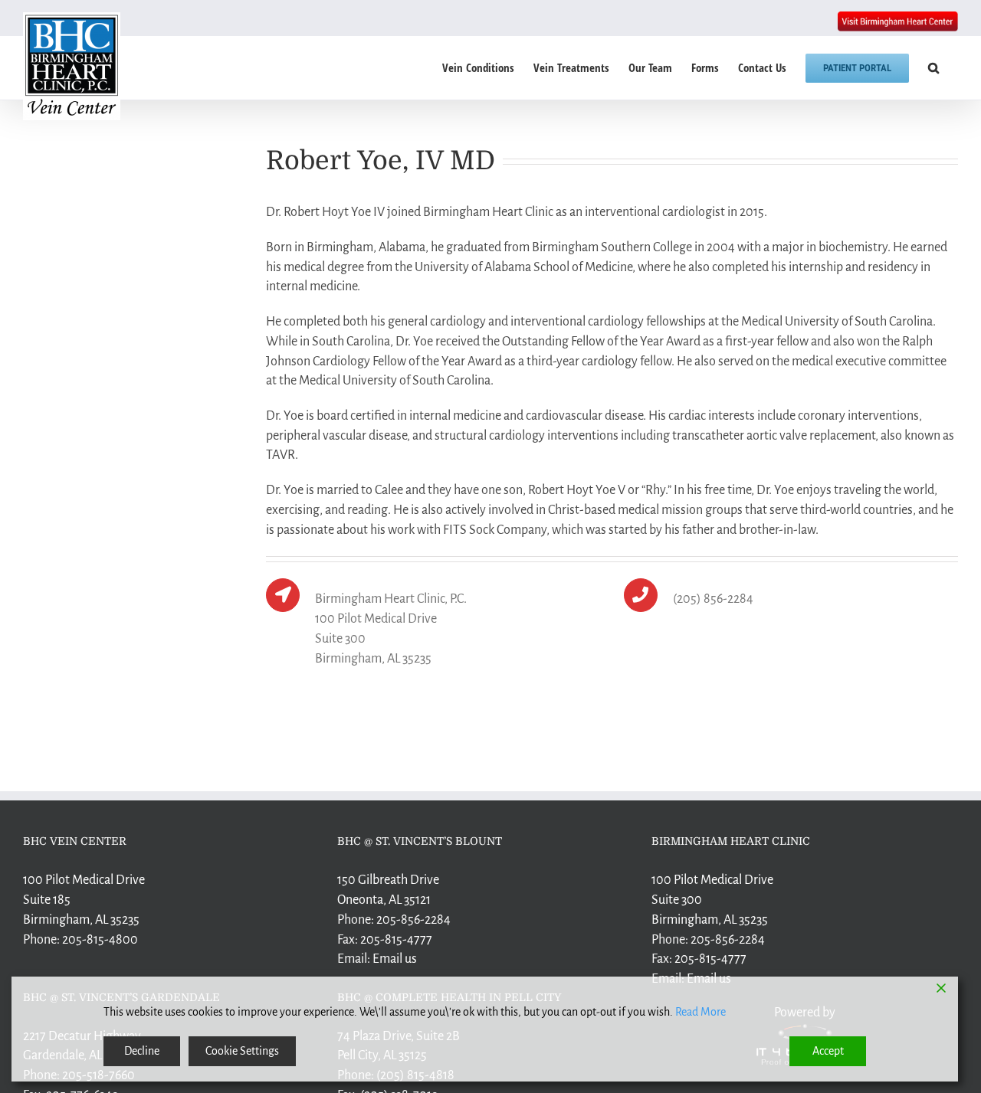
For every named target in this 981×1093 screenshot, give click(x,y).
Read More (700, 1012)
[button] (933, 68)
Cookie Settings (242, 1051)
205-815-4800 (100, 940)
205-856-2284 (413, 920)
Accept (828, 1051)
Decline (141, 1051)
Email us (394, 959)
